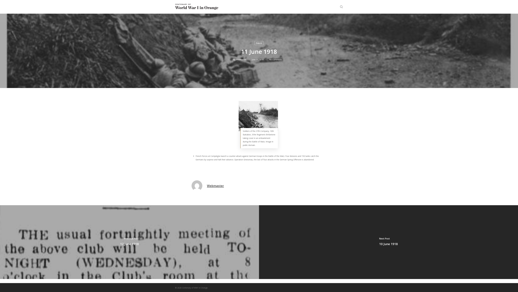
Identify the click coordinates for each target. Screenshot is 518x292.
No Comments (275, 59)
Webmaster (241, 59)
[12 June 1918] (129, 242)
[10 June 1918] (388, 242)
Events (259, 43)
